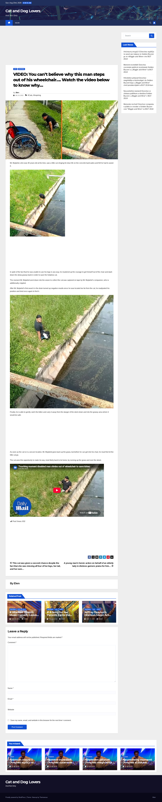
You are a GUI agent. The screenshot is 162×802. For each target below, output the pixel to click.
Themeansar (43, 797)
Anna (26, 619)
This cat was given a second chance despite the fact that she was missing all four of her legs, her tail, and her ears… (35, 566)
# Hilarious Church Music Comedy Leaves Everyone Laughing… (23, 615)
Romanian (51, 756)
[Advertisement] (62, 48)
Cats (15, 69)
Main (17, 23)
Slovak (125, 756)
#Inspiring (37, 95)
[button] (150, 23)
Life (19, 609)
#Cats (30, 95)
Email (10, 699)
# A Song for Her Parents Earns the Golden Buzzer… (58, 615)
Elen (17, 93)
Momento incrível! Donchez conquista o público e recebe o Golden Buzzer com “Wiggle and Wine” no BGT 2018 (139, 106)
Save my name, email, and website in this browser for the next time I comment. (40, 720)
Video (24, 609)
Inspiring (21, 69)
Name (11, 688)
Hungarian (89, 756)
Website (11, 710)
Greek (12, 756)
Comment (12, 642)
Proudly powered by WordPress (16, 797)
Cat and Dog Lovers (23, 11)
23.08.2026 (15, 766)
